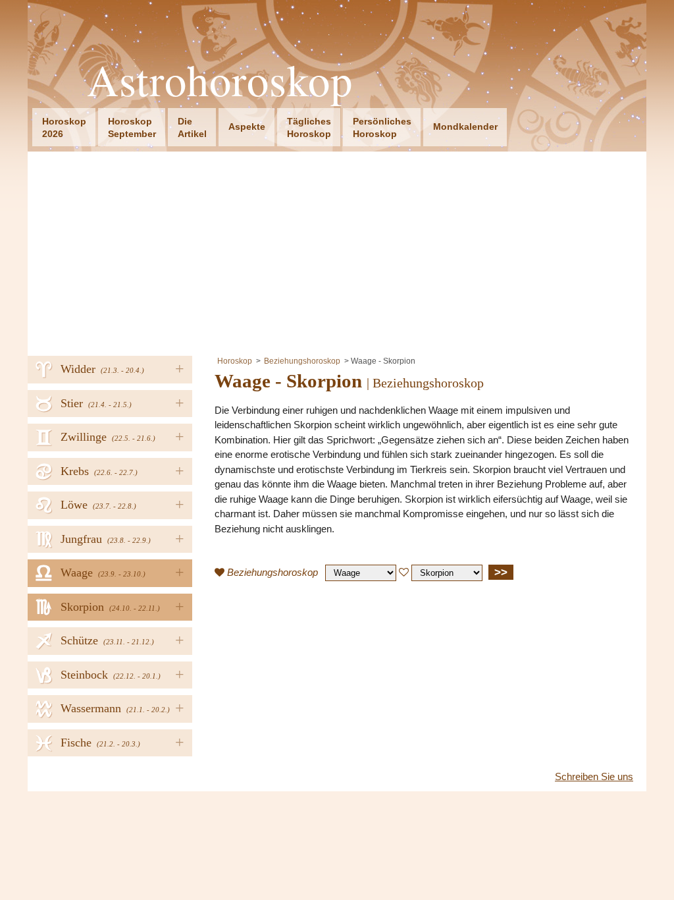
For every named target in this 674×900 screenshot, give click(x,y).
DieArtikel (192, 127)
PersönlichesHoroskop (382, 127)
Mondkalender (465, 126)
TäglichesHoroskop (309, 127)
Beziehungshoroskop (302, 361)
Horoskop (234, 361)
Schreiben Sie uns (594, 776)
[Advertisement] (337, 250)
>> (500, 572)
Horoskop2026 (64, 127)
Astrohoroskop (220, 80)
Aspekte (246, 126)
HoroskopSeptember (132, 127)
